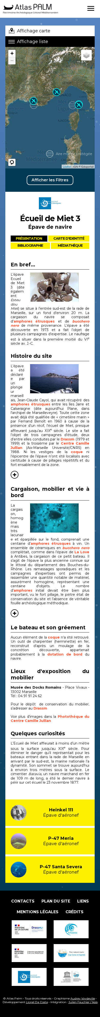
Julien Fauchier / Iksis (83, 1002)
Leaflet (67, 166)
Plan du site (56, 901)
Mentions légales (37, 912)
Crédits (74, 912)
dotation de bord (64, 654)
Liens (83, 901)
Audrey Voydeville (82, 998)
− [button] (12, 61)
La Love (82, 552)
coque (78, 452)
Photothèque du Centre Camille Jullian (50, 718)
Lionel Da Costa (37, 1002)
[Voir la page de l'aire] (50, 210)
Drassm (68, 439)
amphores (23, 590)
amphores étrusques (34, 321)
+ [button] (12, 53)
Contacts (22, 901)
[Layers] (86, 55)
